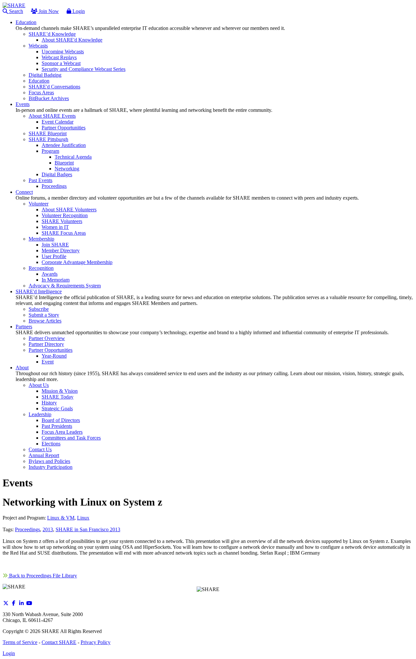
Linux (83, 518)
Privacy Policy (95, 642)
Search (15, 11)
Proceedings (27, 529)
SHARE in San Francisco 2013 (88, 529)
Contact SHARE (59, 642)
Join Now (48, 11)
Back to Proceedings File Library (42, 575)
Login (78, 11)
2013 (48, 529)
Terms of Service (20, 642)
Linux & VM (60, 518)
